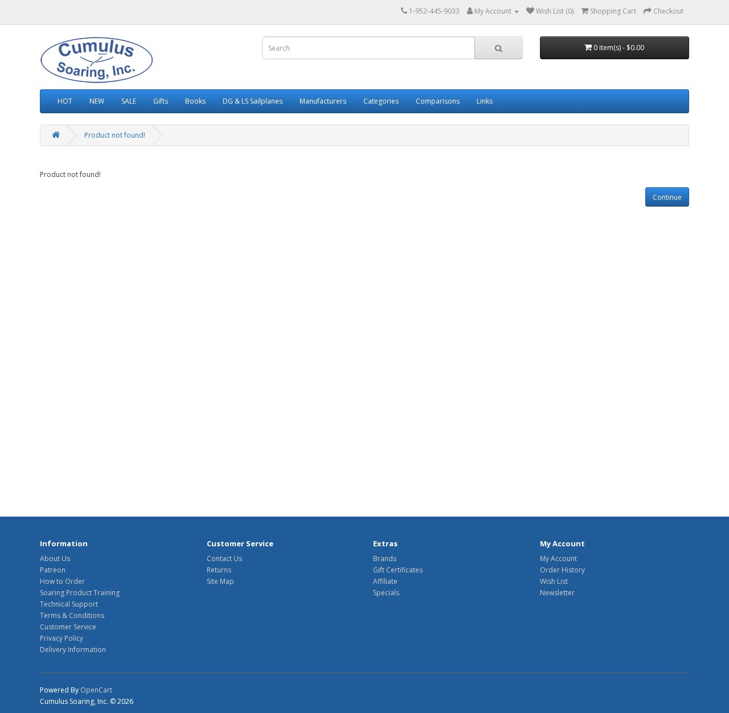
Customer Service (68, 627)
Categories (381, 101)
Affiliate (385, 581)
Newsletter (557, 592)
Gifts (160, 101)
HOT (65, 101)
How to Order (62, 581)
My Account (558, 558)
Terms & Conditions (72, 615)
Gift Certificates (398, 570)
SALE (128, 101)
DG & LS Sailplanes (252, 101)
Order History (562, 570)
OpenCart (96, 690)
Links (485, 101)
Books (195, 101)
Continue (667, 197)
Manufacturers (323, 101)
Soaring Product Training (80, 592)
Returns (219, 570)
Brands (384, 558)
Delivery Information (73, 649)
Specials (386, 592)
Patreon (52, 570)
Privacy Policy (61, 638)
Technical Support (69, 604)
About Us (55, 558)
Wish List (554, 581)
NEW (96, 101)
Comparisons (438, 101)
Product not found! (114, 135)
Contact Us (224, 558)
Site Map (220, 581)
